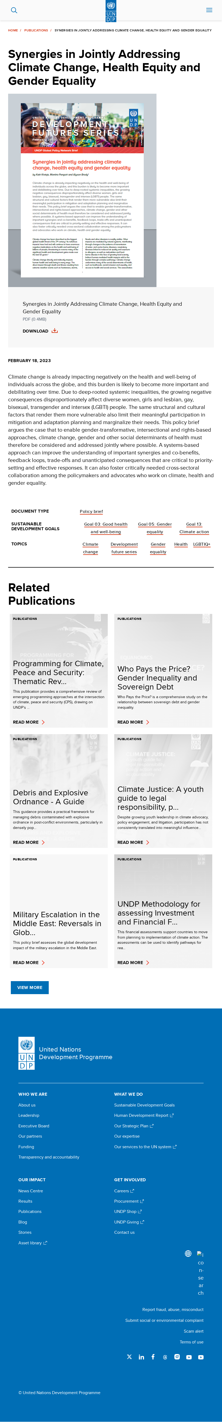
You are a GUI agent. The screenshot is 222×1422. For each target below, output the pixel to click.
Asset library (30, 1243)
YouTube (189, 1356)
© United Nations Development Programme (59, 1393)
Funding (26, 1147)
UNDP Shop (126, 1212)
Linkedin (141, 1356)
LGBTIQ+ (202, 544)
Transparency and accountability (48, 1157)
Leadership (28, 1115)
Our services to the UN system (143, 1147)
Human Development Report (141, 1115)
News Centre (30, 1191)
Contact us (124, 1232)
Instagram (177, 1356)
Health (181, 544)
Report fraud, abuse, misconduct (173, 1309)
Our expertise (127, 1136)
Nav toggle (209, 10)
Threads (165, 1356)
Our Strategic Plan (131, 1126)
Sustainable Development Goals (144, 1105)
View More (29, 987)
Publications (36, 30)
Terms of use (192, 1342)
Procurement (127, 1201)
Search (14, 10)
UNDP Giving (127, 1222)
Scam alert (194, 1331)
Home (13, 30)
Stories (24, 1232)
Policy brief (91, 511)
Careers (122, 1191)
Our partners (30, 1136)
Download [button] (35, 331)
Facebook (153, 1356)
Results (25, 1201)
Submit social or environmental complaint (164, 1320)
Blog (22, 1222)
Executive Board (33, 1126)
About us (26, 1105)
